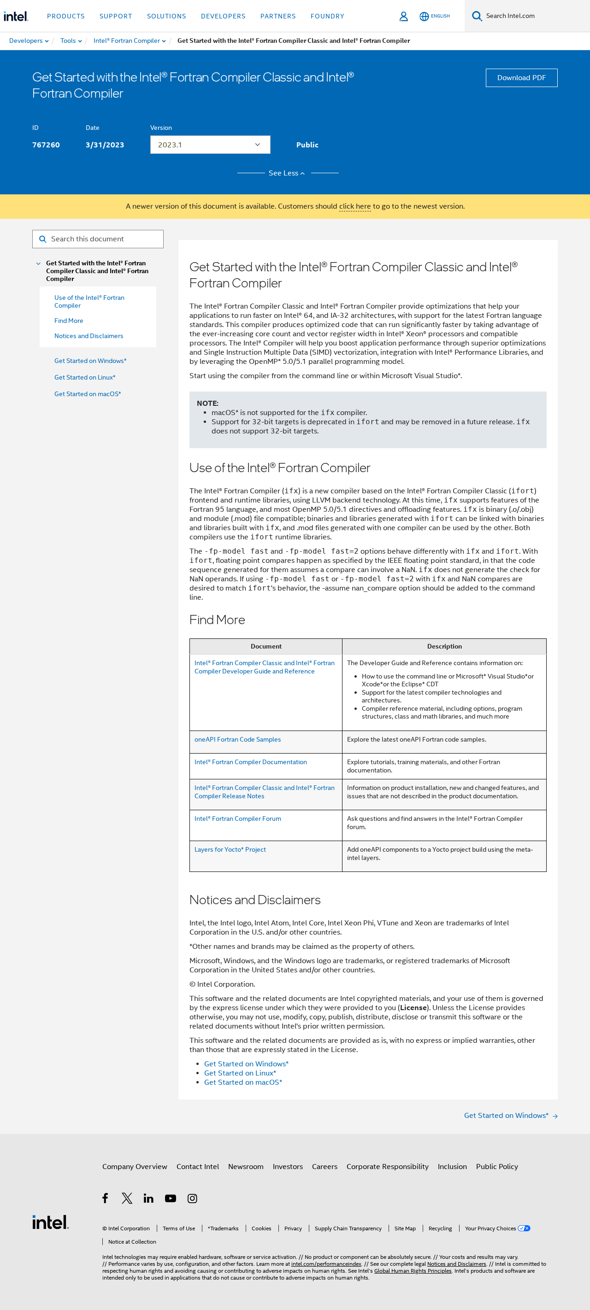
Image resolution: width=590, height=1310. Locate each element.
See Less (283, 173)
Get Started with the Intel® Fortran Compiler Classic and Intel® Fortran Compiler (97, 271)
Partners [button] (278, 16)
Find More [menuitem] (68, 320)
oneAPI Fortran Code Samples (238, 739)
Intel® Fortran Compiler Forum (238, 818)
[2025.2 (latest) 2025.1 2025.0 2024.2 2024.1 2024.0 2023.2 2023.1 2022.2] (210, 144)
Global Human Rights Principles (413, 1270)
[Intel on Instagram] (193, 1200)
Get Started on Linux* (85, 377)
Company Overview (134, 1166)
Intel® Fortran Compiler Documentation (251, 762)
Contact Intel (198, 1166)
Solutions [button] (166, 16)
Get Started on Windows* (90, 361)
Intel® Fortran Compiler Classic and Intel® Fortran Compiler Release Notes (265, 792)
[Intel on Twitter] (127, 1200)
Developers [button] (223, 16)
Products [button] (66, 16)
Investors (288, 1166)
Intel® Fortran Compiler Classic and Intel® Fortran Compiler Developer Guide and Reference (265, 667)
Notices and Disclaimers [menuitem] (89, 336)
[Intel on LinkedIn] (149, 1200)
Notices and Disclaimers (456, 1263)
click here (355, 206)
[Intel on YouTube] (171, 1200)
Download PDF (521, 77)
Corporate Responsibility (388, 1166)
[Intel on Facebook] (106, 1200)
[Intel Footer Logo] (50, 1221)
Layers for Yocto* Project (230, 849)
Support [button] (116, 16)
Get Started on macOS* (87, 394)
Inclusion (452, 1166)
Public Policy (497, 1166)
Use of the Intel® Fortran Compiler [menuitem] (89, 301)
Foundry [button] (328, 16)
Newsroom (246, 1166)
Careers (324, 1166)
